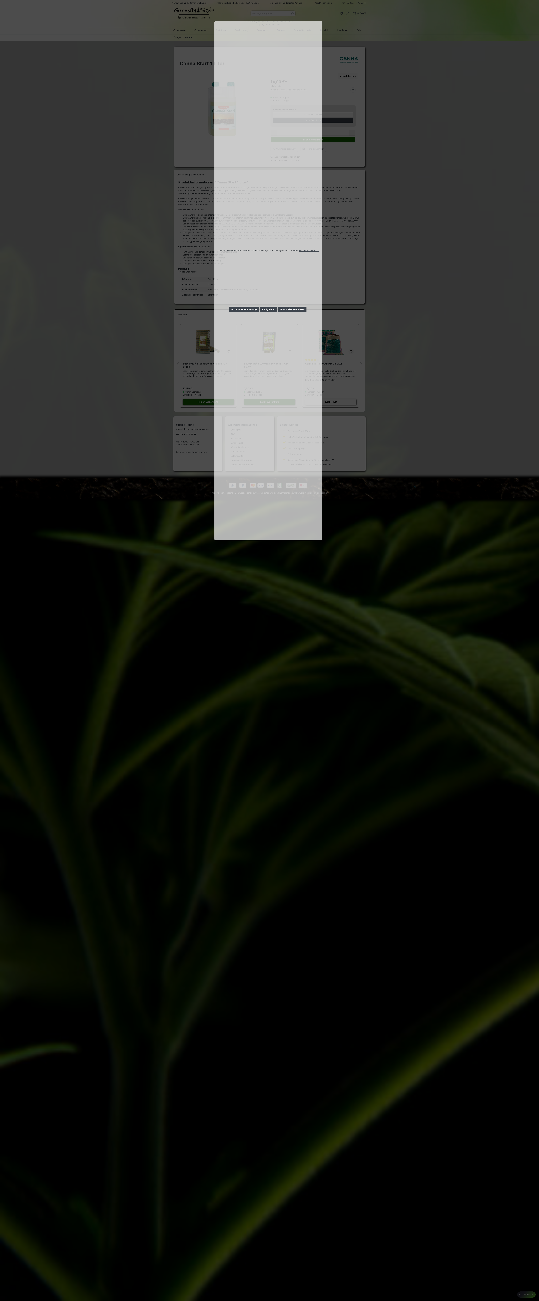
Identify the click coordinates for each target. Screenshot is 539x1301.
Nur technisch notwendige (244, 309)
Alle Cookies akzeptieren (292, 309)
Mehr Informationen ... (309, 250)
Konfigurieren (268, 309)
